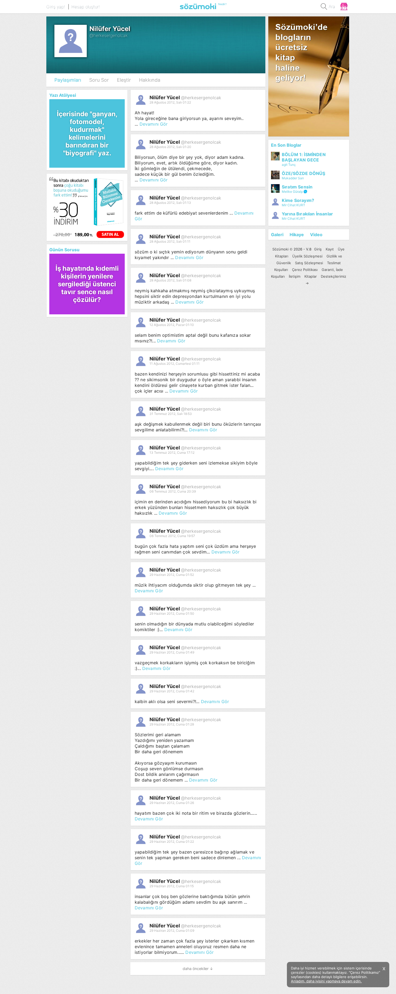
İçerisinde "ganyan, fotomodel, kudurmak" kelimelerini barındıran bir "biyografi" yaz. (87, 133)
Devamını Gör (154, 124)
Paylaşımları (67, 80)
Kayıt (330, 249)
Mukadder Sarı (293, 178)
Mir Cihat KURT (293, 205)
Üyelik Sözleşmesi (307, 256)
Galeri (277, 234)
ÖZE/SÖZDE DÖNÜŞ (303, 173)
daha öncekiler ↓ (198, 968)
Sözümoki (280, 249)
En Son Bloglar (286, 145)
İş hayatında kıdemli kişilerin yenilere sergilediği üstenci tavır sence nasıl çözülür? (87, 284)
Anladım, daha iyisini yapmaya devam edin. (326, 981)
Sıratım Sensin (297, 187)
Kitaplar (310, 276)
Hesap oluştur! (85, 6)
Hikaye (297, 234)
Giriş (318, 249)
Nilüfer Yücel (165, 97)
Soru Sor (99, 80)
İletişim (294, 276)
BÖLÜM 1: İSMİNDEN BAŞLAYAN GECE (304, 157)
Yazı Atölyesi (62, 95)
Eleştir (124, 80)
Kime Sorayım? (298, 200)
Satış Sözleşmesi (309, 263)
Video (316, 234)
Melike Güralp (292, 192)
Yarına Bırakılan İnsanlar (307, 213)
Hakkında (149, 80)
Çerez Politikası (305, 269)
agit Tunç (289, 165)
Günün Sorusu (64, 249)
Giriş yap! (55, 6)
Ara (332, 6)
